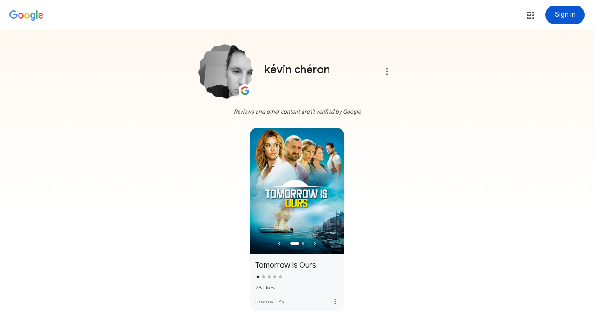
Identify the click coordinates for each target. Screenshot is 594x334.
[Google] (26, 15)
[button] (530, 15)
